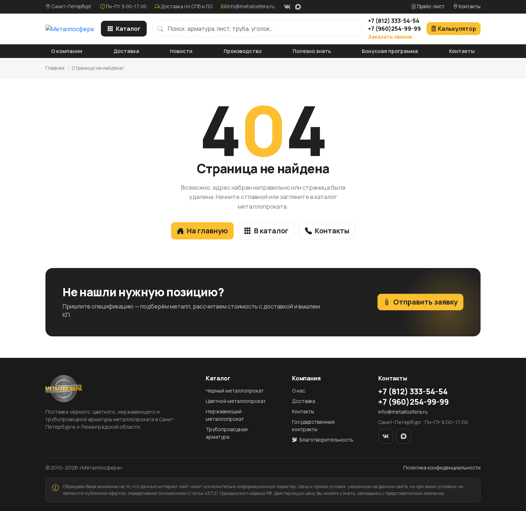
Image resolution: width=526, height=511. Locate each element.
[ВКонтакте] (287, 7)
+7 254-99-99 (394, 29)
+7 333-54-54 (393, 21)
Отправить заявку (425, 302)
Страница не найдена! (98, 68)
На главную (207, 230)
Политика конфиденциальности (442, 467)
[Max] (298, 7)
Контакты (469, 6)
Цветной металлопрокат (236, 401)
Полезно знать (312, 51)
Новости (181, 51)
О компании (66, 51)
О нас (298, 390)
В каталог (271, 230)
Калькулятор (457, 29)
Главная (54, 68)
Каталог (128, 29)
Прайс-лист (430, 6)
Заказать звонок (390, 36)
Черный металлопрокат (235, 390)
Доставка (126, 51)
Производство (243, 51)
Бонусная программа (390, 51)
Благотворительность (326, 439)
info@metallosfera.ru (250, 6)
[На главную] (69, 28)
